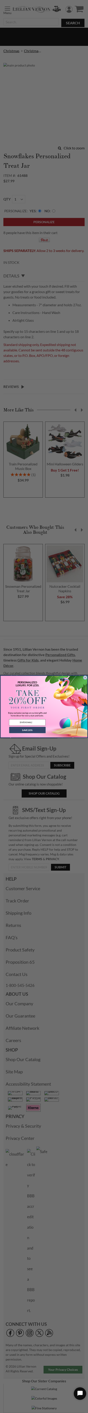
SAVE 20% (27, 730)
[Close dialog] (85, 677)
